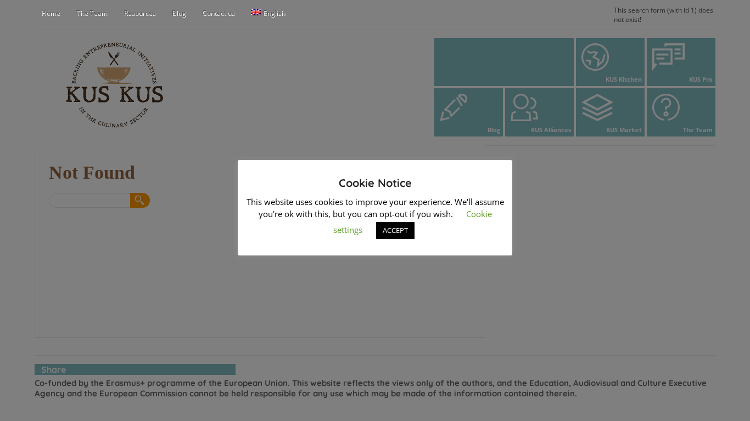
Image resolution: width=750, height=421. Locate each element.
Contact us (218, 13)
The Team (91, 13)
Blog (179, 13)
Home (50, 13)
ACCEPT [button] (395, 230)
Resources (139, 13)
